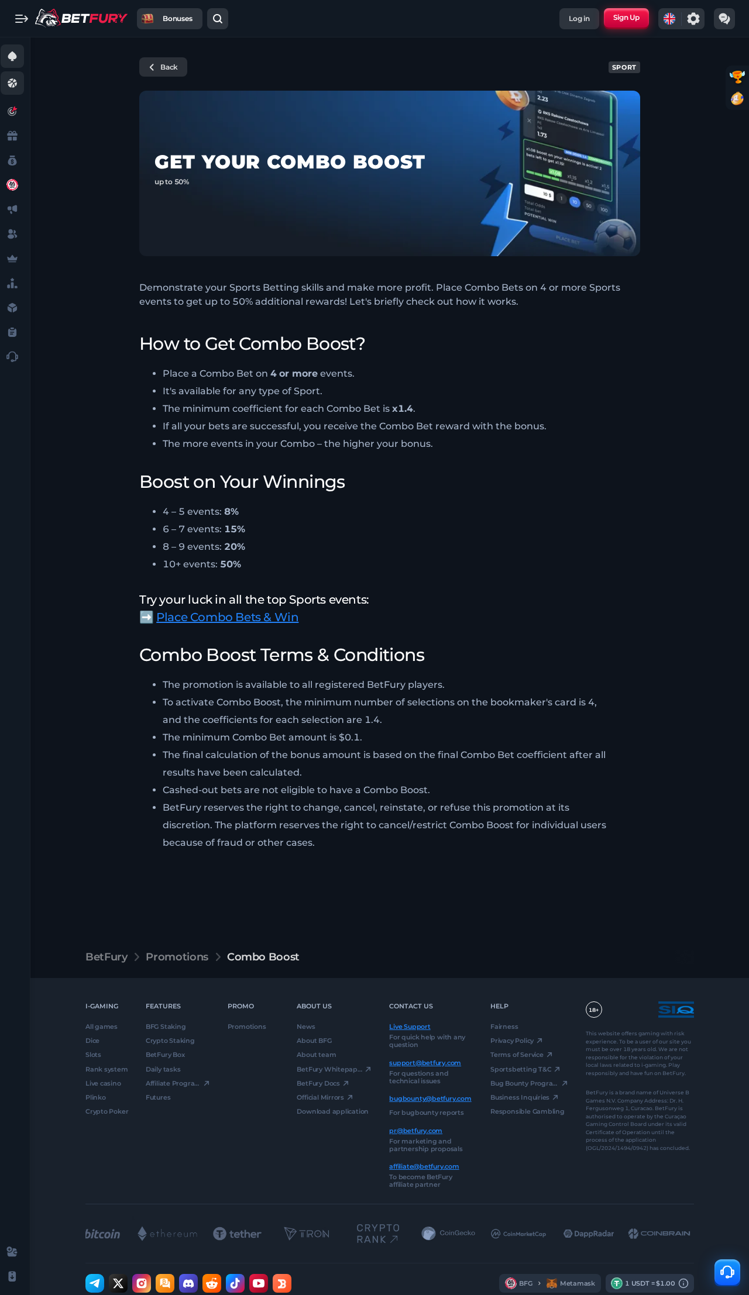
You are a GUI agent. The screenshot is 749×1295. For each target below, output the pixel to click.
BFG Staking (166, 1026)
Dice (92, 1040)
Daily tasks (163, 1069)
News (306, 1026)
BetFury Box (165, 1055)
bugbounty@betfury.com (430, 1098)
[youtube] (258, 1283)
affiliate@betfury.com (424, 1166)
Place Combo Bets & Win (227, 617)
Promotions (177, 956)
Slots (93, 1055)
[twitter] (118, 1283)
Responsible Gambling (527, 1111)
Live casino (103, 1083)
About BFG (314, 1040)
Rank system (106, 1069)
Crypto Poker (106, 1111)
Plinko (95, 1097)
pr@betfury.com (415, 1130)
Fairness (504, 1026)
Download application (333, 1111)
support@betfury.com (425, 1062)
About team (316, 1055)
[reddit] (211, 1283)
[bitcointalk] (165, 1283)
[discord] (188, 1283)
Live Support (409, 1026)
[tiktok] (235, 1283)
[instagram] (141, 1283)
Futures (158, 1097)
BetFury (106, 956)
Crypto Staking (170, 1040)
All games (101, 1026)
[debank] (282, 1283)
